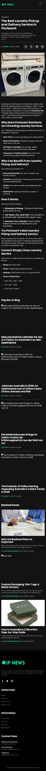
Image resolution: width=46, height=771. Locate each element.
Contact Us (5, 701)
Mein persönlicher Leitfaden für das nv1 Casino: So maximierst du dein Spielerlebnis (21, 339)
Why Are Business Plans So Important (16, 541)
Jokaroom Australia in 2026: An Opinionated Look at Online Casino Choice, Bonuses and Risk (21, 388)
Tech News (5, 718)
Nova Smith (5, 347)
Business (5, 17)
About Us (4, 698)
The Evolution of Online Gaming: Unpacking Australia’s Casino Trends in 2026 (23, 489)
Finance (4, 721)
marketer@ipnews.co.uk (10, 749)
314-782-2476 (14, 265)
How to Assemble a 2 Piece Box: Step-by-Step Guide (19, 631)
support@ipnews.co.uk (9, 755)
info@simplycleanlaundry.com (20, 269)
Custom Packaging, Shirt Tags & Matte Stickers (20, 586)
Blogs (3, 695)
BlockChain (5, 728)
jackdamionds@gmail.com (12, 551)
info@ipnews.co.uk (8, 744)
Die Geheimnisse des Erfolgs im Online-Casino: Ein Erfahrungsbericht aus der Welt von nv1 (22, 439)
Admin (6, 47)
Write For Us (5, 705)
